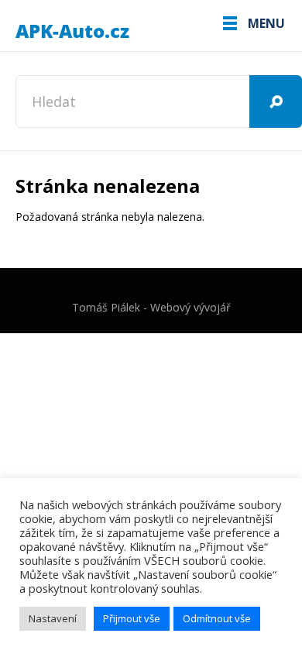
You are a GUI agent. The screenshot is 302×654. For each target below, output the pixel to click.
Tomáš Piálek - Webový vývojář (151, 307)
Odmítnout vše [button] (217, 618)
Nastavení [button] (53, 618)
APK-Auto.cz (73, 31)
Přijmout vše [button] (131, 618)
